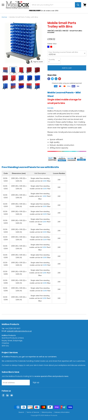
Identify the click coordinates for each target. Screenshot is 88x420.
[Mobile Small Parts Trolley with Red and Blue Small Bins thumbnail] (5, 70)
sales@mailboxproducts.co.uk (19, 331)
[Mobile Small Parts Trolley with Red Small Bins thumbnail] (21, 70)
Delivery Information (62, 412)
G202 (45, 181)
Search (21, 412)
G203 (45, 206)
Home (4, 17)
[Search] (78, 4)
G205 (45, 257)
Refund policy (47, 412)
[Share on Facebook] (48, 78)
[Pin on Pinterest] (59, 78)
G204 (45, 232)
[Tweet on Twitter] (52, 78)
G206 (45, 283)
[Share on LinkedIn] (56, 78)
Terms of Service (32, 412)
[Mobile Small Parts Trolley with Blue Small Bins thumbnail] (13, 70)
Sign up (36, 382)
